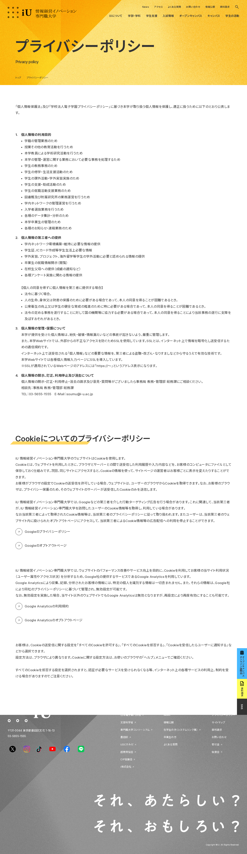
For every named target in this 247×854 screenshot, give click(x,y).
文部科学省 (126, 722)
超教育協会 (126, 752)
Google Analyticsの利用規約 (47, 606)
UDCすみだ (127, 744)
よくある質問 (174, 7)
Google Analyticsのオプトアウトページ (54, 620)
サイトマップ (218, 722)
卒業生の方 (170, 737)
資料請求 (225, 7)
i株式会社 (125, 766)
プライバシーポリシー (223, 715)
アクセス (158, 7)
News (145, 7)
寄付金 (215, 744)
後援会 (215, 752)
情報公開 (210, 7)
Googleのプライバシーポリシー (47, 532)
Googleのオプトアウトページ (46, 545)
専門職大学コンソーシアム (135, 729)
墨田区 (124, 737)
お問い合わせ (193, 7)
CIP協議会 (126, 759)
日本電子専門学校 (130, 715)
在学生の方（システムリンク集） (181, 729)
